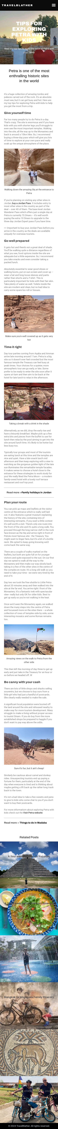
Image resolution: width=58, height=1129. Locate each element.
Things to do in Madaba (33, 822)
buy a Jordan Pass (21, 203)
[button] (54, 5)
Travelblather (17, 5)
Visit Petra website (32, 812)
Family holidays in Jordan (36, 492)
